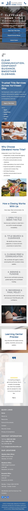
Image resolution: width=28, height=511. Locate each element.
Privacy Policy (21, 509)
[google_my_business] (8, 497)
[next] (25, 382)
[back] (3, 382)
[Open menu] (2, 3)
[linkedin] (5, 497)
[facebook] (2, 497)
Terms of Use (15, 509)
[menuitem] (14, 413)
